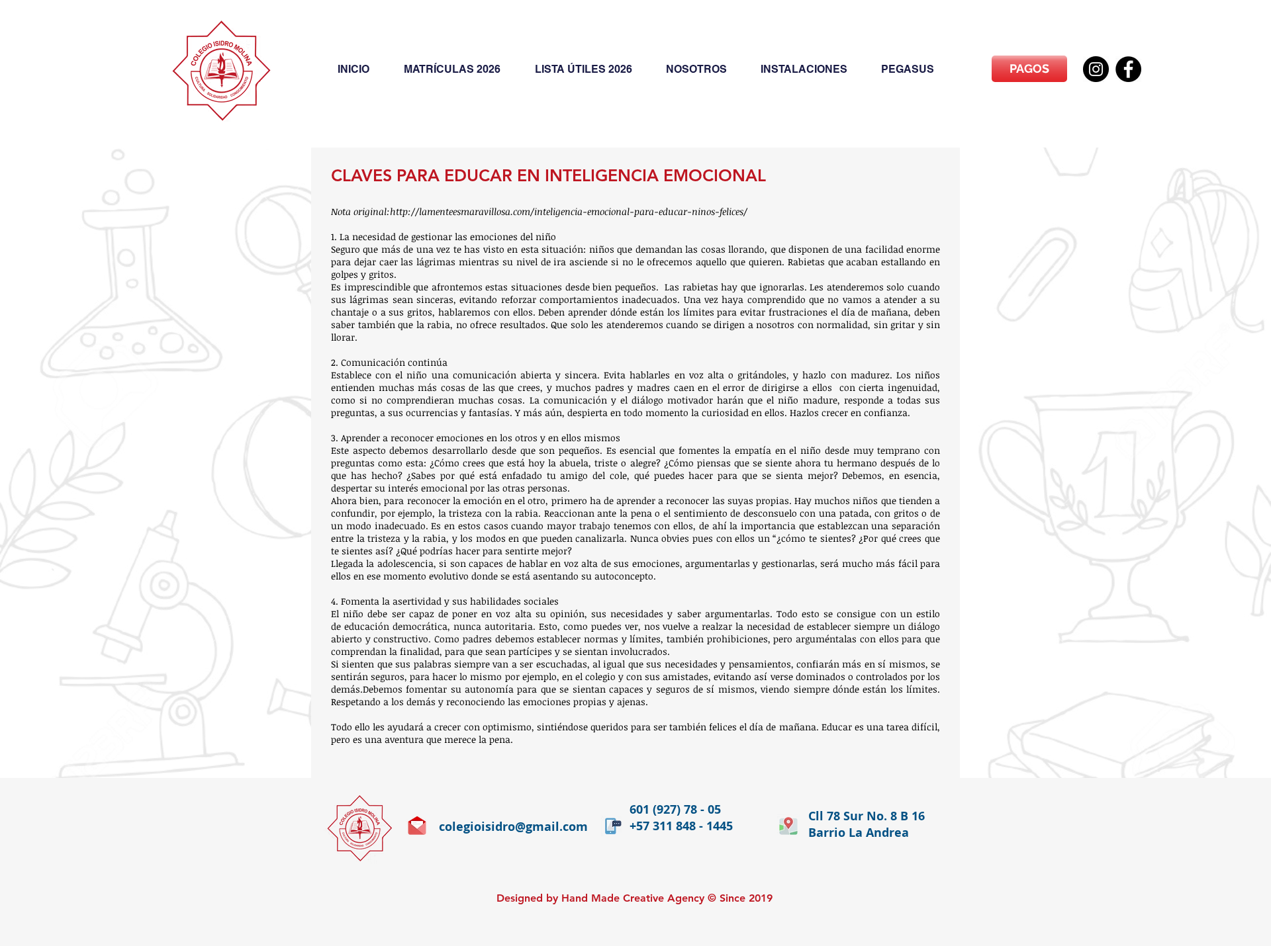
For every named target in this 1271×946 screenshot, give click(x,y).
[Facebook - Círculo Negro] (1128, 69)
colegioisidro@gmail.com (513, 826)
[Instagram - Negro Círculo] (1096, 69)
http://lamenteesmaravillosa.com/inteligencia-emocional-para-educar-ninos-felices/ (568, 211)
